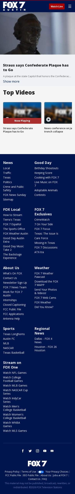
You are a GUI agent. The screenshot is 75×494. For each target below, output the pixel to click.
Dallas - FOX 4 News (43, 340)
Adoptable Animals (46, 190)
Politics (7, 182)
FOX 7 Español (12, 224)
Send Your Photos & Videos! (45, 291)
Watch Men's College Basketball (14, 408)
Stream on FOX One (12, 364)
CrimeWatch (42, 219)
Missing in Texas (44, 243)
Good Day (42, 162)
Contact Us (10, 278)
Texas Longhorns (14, 334)
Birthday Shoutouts (46, 168)
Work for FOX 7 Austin (12, 293)
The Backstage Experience (12, 256)
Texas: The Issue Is (46, 233)
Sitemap (8, 199)
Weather (41, 267)
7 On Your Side (43, 224)
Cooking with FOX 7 (46, 177)
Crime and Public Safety (13, 188)
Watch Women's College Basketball (14, 416)
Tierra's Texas (12, 219)
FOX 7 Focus (42, 229)
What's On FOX (12, 273)
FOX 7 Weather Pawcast (43, 275)
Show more (11, 81)
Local (6, 168)
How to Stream (12, 215)
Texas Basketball (13, 352)
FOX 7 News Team (15, 287)
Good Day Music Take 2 (13, 248)
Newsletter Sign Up (15, 282)
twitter (30, 451)
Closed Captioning (14, 304)
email (52, 451)
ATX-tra (39, 252)
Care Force (41, 238)
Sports (8, 328)
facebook (23, 451)
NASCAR (8, 348)
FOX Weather (42, 302)
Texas (7, 177)
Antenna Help (11, 318)
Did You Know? (43, 307)
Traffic (7, 173)
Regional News (42, 330)
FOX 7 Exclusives (43, 211)
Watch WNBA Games (11, 424)
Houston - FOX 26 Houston (45, 348)
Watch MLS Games (15, 431)
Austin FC (9, 338)
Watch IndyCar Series (12, 400)
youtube (45, 451)
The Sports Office (14, 229)
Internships (10, 300)
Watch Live (57, 6)
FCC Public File (12, 309)
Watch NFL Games (15, 373)
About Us (11, 267)
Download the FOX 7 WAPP (46, 283)
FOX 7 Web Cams (45, 297)
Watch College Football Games (13, 379)
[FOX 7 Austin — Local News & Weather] (14, 6)
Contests (40, 195)
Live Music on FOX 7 (46, 183)
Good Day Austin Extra (13, 239)
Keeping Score (43, 173)
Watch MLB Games (15, 385)
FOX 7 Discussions (46, 247)
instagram (37, 451)
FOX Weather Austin (15, 233)
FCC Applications (13, 314)
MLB (6, 343)
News (8, 162)
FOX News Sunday (14, 195)
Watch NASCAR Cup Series (15, 391)
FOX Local (11, 209)
